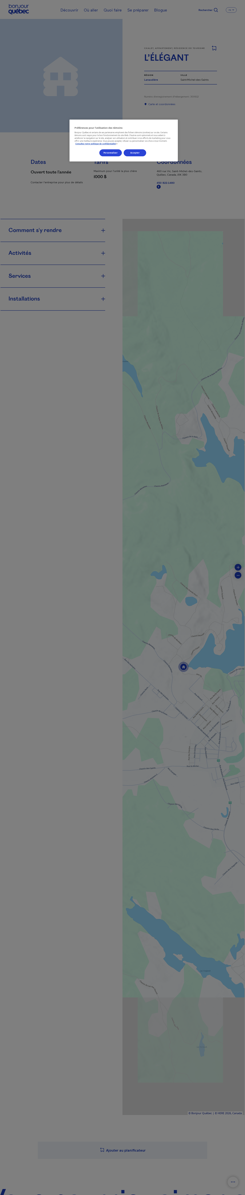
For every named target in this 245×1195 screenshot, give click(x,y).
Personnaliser (111, 153)
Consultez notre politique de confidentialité (96, 144)
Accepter (135, 153)
